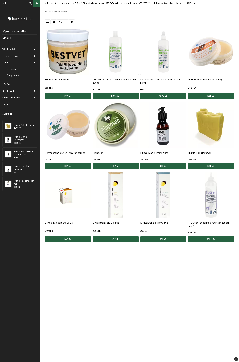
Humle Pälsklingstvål (24, 124)
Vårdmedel (8, 49)
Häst (7, 62)
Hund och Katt (12, 56)
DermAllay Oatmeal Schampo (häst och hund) (114, 81)
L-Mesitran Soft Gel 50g (106, 222)
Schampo (11, 69)
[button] (36, 3)
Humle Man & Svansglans (20, 138)
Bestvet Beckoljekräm (57, 79)
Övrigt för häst (14, 75)
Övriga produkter (11, 97)
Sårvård (6, 84)
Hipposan (98, 152)
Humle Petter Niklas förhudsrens (23, 153)
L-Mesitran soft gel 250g (59, 222)
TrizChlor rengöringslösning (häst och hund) (209, 224)
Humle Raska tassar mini (24, 182)
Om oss (6, 37)
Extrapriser (8, 104)
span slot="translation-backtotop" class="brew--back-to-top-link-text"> (236, 359)
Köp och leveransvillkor (14, 31)
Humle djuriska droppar (21, 167)
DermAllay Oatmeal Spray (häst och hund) (160, 81)
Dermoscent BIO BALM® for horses (65, 152)
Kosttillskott (8, 91)
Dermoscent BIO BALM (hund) (205, 79)
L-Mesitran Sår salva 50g (154, 222)
